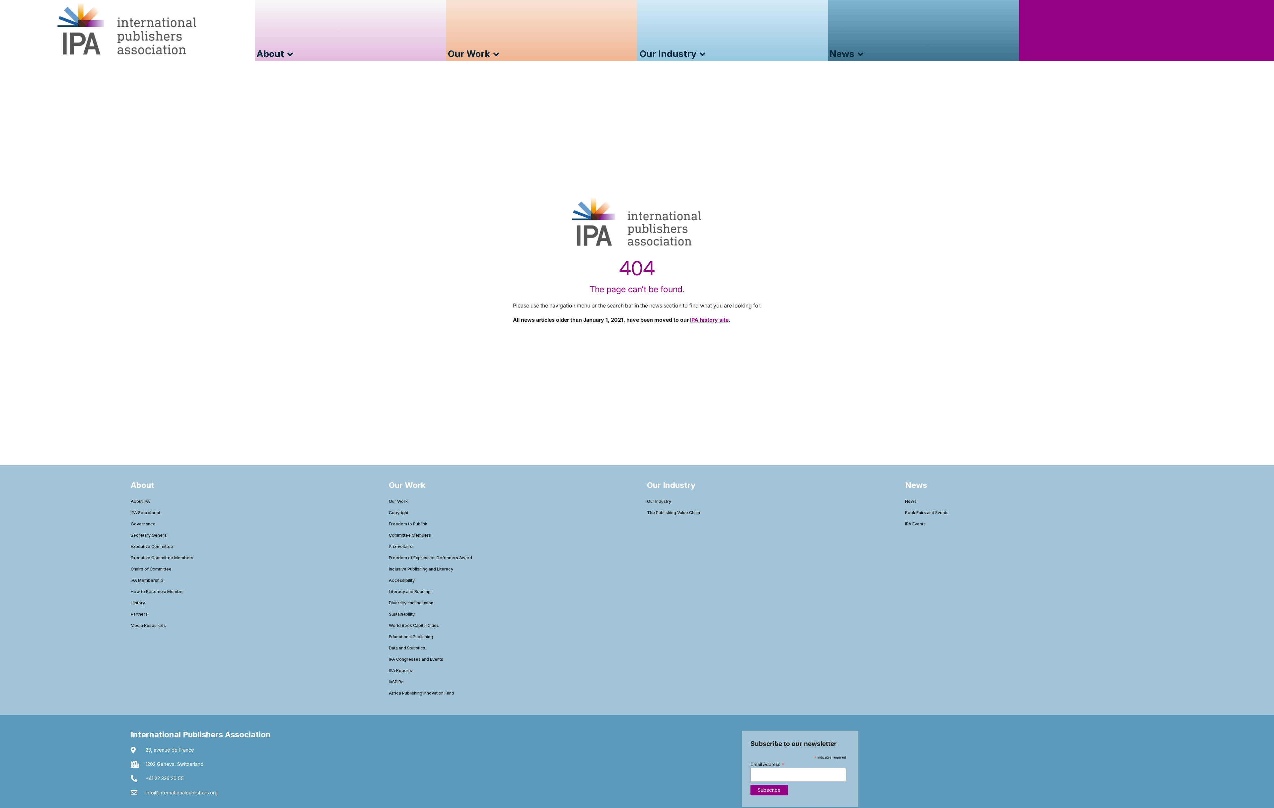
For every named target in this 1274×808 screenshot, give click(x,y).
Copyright (398, 512)
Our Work (398, 501)
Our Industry (659, 501)
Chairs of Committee (151, 569)
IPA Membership (147, 580)
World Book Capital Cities (414, 625)
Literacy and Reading (410, 591)
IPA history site (709, 319)
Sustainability (402, 614)
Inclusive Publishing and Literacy (421, 569)
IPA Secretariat (145, 512)
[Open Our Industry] (702, 54)
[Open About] (290, 54)
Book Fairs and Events (927, 512)
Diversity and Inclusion (411, 602)
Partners (139, 614)
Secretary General (149, 535)
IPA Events (915, 523)
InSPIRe (396, 681)
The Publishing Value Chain (673, 512)
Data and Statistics (407, 647)
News (911, 501)
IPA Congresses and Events (416, 659)
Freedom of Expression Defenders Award (430, 557)
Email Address (767, 764)
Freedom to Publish (408, 523)
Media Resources (148, 625)
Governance (143, 523)
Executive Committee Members (162, 557)
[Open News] (860, 54)
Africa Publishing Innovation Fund (421, 693)
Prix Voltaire (401, 546)
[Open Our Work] (496, 54)
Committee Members (410, 535)
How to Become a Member (157, 591)
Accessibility (402, 580)
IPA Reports (400, 670)
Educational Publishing (411, 636)
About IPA (140, 501)
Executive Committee (152, 546)
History (138, 602)
